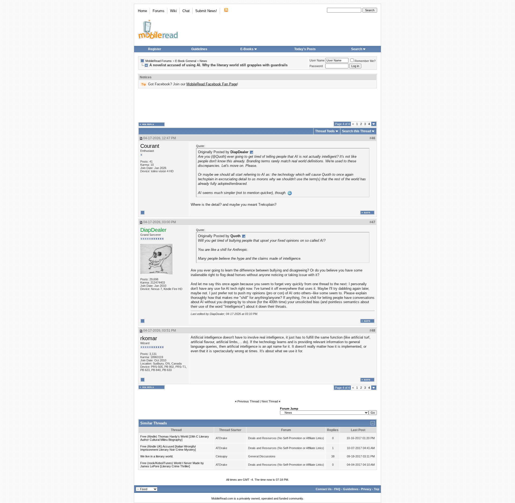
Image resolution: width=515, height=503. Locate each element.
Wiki (173, 11)
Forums (158, 11)
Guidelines (199, 49)
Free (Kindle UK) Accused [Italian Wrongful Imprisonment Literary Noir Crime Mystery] (168, 448)
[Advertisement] (257, 105)
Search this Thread (356, 131)
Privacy (366, 489)
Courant (149, 146)
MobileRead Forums (158, 61)
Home (142, 11)
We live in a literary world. (156, 456)
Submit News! (206, 11)
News (203, 61)
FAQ (337, 489)
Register (154, 49)
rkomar (148, 338)
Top (376, 489)
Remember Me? (365, 61)
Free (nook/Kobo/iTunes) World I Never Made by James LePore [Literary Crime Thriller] (172, 464)
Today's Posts (305, 49)
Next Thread (270, 401)
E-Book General (185, 61)
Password (316, 66)
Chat (186, 11)
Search (356, 49)
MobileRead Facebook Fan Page (211, 84)
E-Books (246, 49)
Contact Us (324, 489)
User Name (317, 60)
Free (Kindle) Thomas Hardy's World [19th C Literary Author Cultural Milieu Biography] (174, 438)
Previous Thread (248, 401)
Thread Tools (325, 131)
